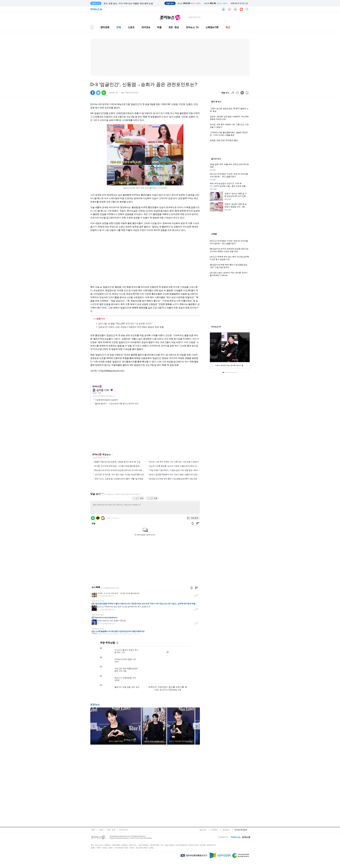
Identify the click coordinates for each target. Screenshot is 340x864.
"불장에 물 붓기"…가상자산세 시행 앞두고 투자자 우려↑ (116, 404)
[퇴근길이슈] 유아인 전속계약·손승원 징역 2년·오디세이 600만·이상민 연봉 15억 (126, 470)
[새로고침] (192, 588)
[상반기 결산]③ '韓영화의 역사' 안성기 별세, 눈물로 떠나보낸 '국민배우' (177, 474)
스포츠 (131, 27)
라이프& (146, 27)
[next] (247, 365)
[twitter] (98, 92)
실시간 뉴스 (216, 159)
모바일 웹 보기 (223, 837)
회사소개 (203, 830)
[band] (103, 92)
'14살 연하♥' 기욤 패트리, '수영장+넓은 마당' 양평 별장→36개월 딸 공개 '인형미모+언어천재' (185, 470)
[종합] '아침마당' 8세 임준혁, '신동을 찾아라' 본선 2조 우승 (117, 461)
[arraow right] (196, 726)
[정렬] (197, 588)
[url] (242, 92)
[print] (247, 92)
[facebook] (92, 92)
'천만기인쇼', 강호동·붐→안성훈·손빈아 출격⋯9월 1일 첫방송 (118, 478)
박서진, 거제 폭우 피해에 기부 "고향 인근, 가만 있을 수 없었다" (174, 461)
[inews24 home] (235, 837)
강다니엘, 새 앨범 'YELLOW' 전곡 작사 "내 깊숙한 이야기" (125, 323)
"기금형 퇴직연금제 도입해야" (106, 400)
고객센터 (214, 830)
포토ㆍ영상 (111, 830)
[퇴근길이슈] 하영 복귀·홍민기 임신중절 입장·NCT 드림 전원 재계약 (176, 478)
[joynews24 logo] (170, 17)
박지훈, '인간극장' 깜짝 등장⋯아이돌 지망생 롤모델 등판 (116, 466)
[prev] (212, 365)
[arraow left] (93, 726)
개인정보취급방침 (240, 830)
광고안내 (226, 830)
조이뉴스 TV (192, 27)
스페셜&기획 (212, 27)
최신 (228, 27)
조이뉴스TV (123, 830)
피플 (159, 27)
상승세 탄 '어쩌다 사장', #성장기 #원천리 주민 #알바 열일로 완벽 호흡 (131, 327)
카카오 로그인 (98, 518)
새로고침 (112, 454)
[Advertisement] (116, 430)
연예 (118, 27)
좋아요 (111, 390)
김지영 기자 (102, 390)
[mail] (237, 92)
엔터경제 (104, 27)
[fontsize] (232, 92)
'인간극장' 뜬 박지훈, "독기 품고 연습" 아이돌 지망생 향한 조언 (119, 474)
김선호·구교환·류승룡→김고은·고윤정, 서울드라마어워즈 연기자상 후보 (177, 466)
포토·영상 (174, 27)
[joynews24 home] (246, 837)
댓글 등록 (194, 518)
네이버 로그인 (93, 518)
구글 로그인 (103, 518)
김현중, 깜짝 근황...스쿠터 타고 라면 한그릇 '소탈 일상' (128, 3)
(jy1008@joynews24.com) (112, 371)
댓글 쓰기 (225, 93)
